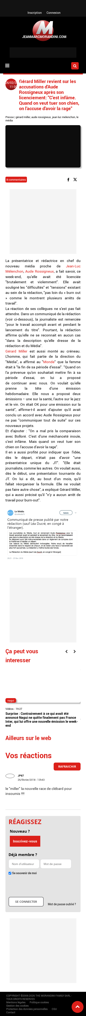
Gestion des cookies (17, 1005)
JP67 (21, 775)
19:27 (19, 709)
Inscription (35, 13)
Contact (10, 1012)
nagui (11, 700)
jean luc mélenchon (63, 117)
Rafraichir (67, 766)
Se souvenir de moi (24, 873)
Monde (48, 361)
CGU (54, 1009)
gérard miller (23, 117)
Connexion (54, 13)
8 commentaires (16, 179)
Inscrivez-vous (25, 841)
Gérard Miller (17, 351)
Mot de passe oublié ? (62, 904)
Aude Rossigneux (39, 271)
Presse (9, 117)
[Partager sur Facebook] (69, 179)
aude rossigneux (41, 117)
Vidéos (9, 709)
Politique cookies (39, 1002)
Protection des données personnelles (27, 1009)
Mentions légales (15, 1002)
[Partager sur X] (76, 179)
